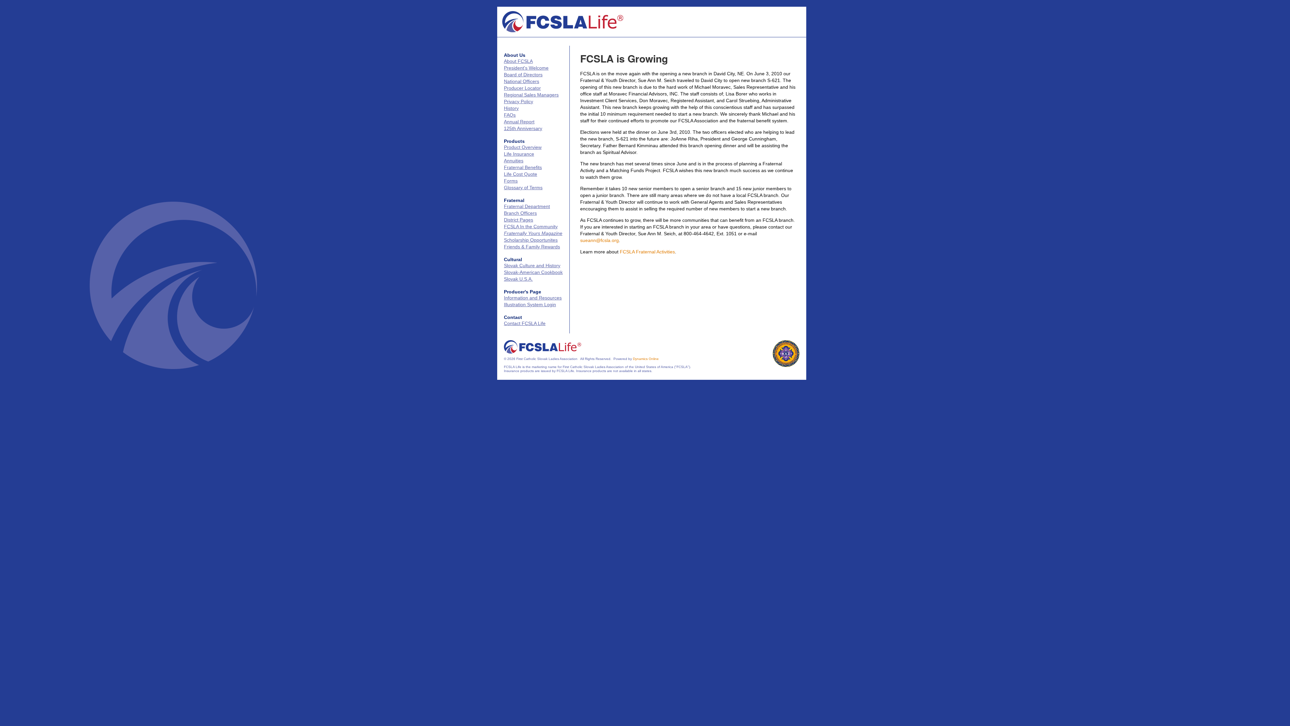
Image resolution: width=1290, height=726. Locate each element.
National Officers (521, 81)
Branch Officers (520, 213)
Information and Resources (533, 297)
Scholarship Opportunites (531, 240)
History (511, 108)
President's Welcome (526, 68)
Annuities (513, 160)
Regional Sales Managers (531, 94)
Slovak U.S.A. (518, 279)
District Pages (518, 220)
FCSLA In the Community (531, 226)
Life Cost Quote (520, 174)
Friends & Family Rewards (532, 246)
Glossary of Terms (523, 187)
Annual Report (519, 121)
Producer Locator (522, 88)
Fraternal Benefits (523, 167)
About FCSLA (518, 61)
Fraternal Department (527, 206)
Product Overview (523, 147)
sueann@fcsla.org (599, 240)
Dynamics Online (646, 359)
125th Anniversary (523, 128)
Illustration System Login (530, 304)
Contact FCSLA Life (525, 323)
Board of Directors (523, 74)
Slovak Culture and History (532, 265)
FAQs (510, 115)
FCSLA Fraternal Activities (647, 251)
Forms (511, 181)
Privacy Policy (518, 101)
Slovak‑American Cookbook (533, 272)
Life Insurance (519, 154)
